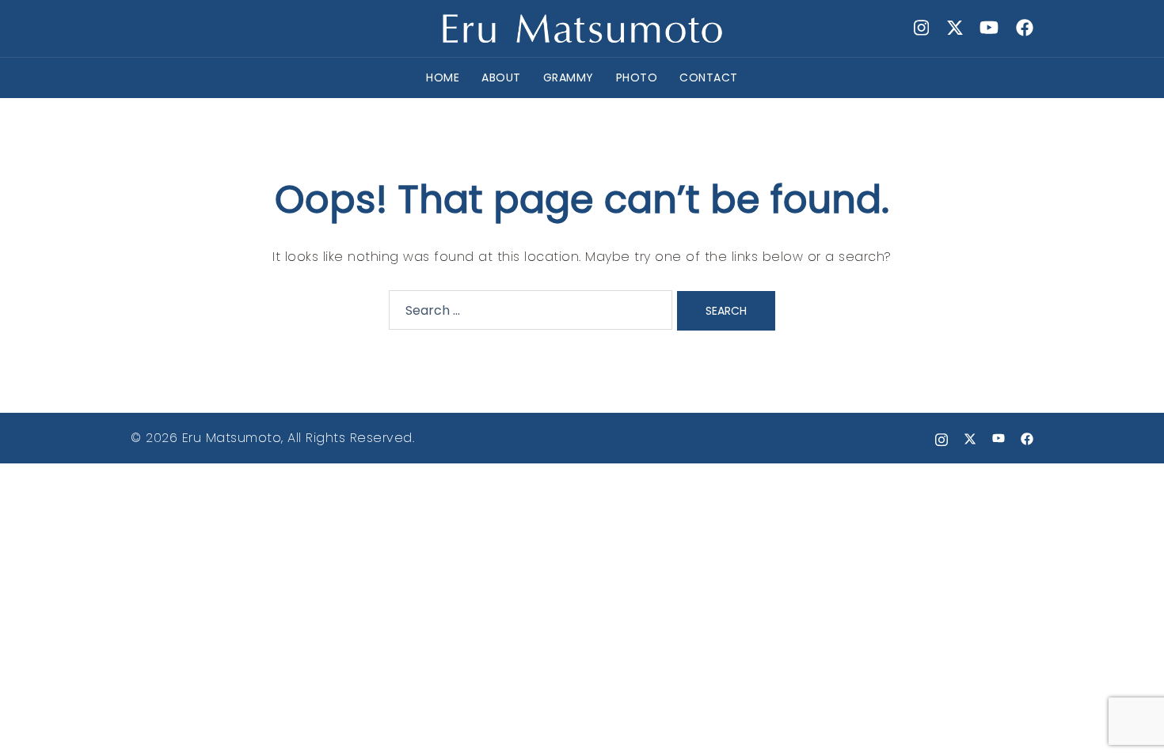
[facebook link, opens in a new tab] (1023, 28)
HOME (442, 77)
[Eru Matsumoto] (582, 27)
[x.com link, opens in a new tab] (954, 28)
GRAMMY (568, 77)
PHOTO (637, 77)
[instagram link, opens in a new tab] (919, 28)
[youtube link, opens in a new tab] (989, 28)
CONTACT (708, 77)
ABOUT (501, 77)
